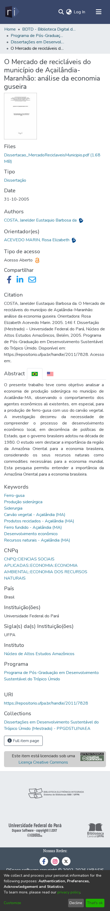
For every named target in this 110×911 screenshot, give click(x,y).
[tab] (34, 374)
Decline (75, 902)
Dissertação (15, 180)
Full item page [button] (25, 741)
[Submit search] (61, 12)
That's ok (95, 902)
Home (10, 29)
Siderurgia (13, 508)
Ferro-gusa (14, 495)
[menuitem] (68, 12)
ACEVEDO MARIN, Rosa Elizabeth (37, 240)
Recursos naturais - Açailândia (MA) (37, 540)
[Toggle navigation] (98, 12)
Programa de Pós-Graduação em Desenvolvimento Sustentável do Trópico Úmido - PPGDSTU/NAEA (37, 36)
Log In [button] (80, 12)
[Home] (12, 12)
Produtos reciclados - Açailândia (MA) (39, 521)
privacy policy (68, 892)
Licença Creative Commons (43, 762)
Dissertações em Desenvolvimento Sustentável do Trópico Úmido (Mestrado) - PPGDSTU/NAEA (37, 42)
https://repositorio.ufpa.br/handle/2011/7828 (46, 703)
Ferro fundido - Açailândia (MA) (33, 527)
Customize (12, 902)
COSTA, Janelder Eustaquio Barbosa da (41, 220)
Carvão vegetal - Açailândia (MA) (34, 515)
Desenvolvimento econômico (31, 534)
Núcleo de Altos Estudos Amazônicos (39, 654)
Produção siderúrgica (23, 502)
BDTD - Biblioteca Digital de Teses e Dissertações (49, 29)
